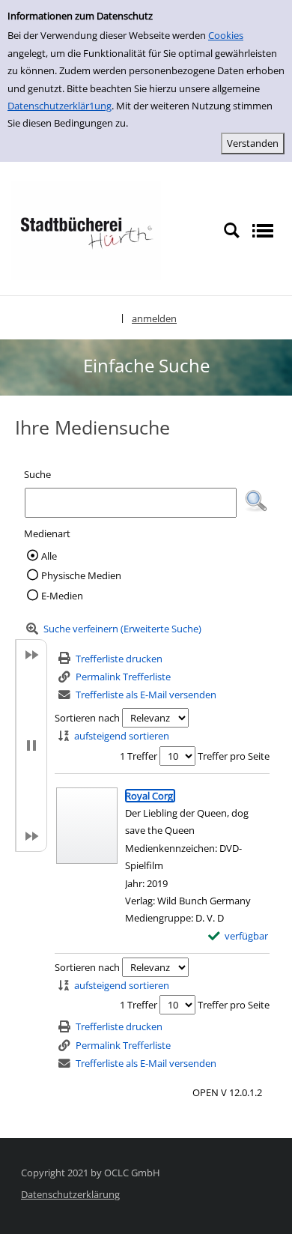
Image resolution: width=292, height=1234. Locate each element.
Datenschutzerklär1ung (59, 105)
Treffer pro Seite (234, 756)
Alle (49, 556)
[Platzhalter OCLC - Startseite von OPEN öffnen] (86, 229)
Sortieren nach (87, 718)
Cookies (225, 35)
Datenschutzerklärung (70, 1194)
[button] (256, 501)
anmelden (154, 318)
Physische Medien (81, 575)
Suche (37, 474)
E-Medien (62, 595)
